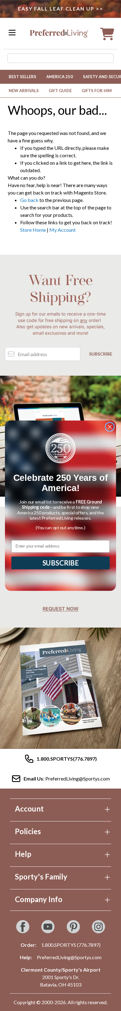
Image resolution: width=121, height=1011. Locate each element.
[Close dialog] (109, 426)
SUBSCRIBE (61, 563)
